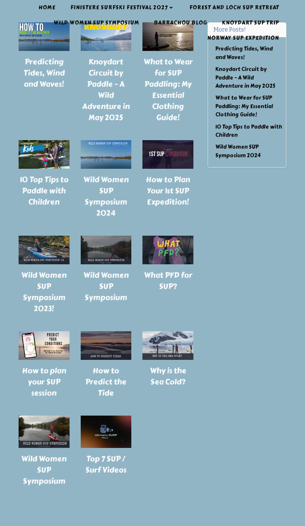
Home (47, 8)
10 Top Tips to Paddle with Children (44, 191)
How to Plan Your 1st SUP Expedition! (168, 191)
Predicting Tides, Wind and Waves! (44, 73)
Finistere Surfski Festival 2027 (119, 8)
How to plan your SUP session (44, 382)
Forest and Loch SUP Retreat (234, 8)
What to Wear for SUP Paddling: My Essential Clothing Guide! (168, 89)
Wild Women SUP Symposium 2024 (106, 196)
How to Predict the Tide (105, 382)
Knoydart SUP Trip (250, 23)
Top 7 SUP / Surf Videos (105, 464)
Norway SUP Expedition (243, 38)
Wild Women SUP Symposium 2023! (44, 292)
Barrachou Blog (180, 23)
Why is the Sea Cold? (168, 376)
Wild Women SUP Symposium (96, 23)
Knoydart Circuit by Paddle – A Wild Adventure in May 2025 (106, 89)
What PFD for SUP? (168, 281)
